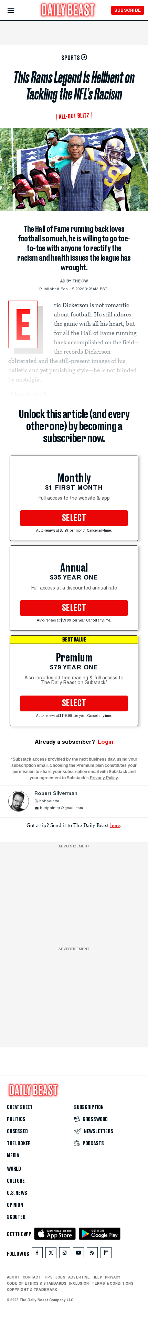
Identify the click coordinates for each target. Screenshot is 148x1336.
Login (105, 742)
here (115, 825)
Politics (16, 1119)
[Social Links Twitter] (50, 1254)
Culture (16, 1181)
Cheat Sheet (20, 1107)
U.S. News (17, 1193)
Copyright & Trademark (32, 1289)
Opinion (15, 1205)
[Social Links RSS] (92, 1254)
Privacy (113, 1277)
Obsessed (17, 1131)
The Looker (19, 1143)
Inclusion (79, 1283)
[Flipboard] (106, 1254)
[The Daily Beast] (68, 10)
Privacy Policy (104, 777)
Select (74, 518)
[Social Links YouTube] (78, 1254)
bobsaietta (49, 801)
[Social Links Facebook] (37, 1254)
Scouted (16, 1217)
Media (13, 1155)
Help (97, 1277)
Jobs (60, 1277)
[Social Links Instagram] (64, 1254)
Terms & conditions (112, 1283)
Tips (48, 1277)
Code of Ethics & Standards (36, 1283)
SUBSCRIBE (127, 10)
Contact (32, 1277)
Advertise (79, 1277)
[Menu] (17, 10)
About (13, 1277)
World (14, 1169)
